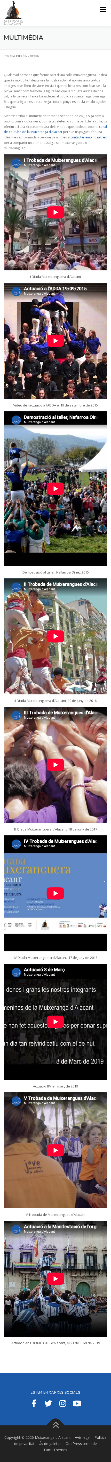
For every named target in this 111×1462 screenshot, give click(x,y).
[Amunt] (55, 1425)
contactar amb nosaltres (88, 137)
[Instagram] (63, 1403)
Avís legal (82, 1437)
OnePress (74, 1443)
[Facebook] (34, 1403)
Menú (102, 9)
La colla (17, 55)
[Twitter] (48, 1403)
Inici (6, 55)
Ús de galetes (50, 1443)
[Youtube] (77, 1403)
